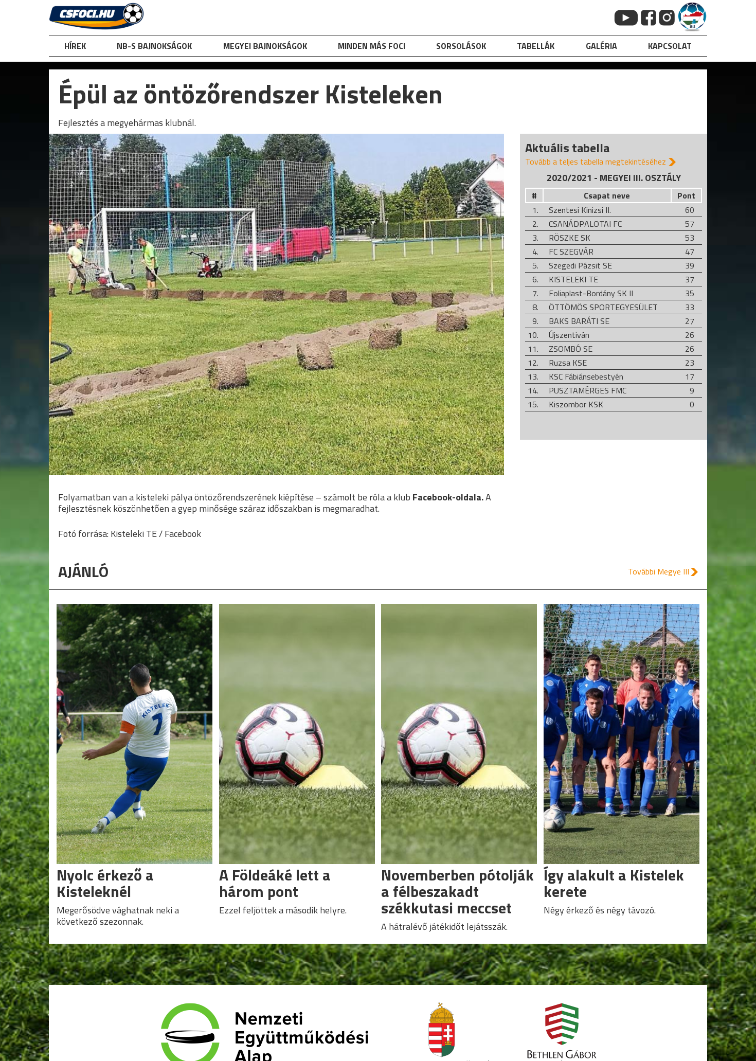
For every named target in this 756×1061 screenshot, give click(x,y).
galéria (601, 46)
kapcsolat (670, 46)
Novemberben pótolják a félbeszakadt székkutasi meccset (457, 891)
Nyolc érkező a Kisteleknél (105, 883)
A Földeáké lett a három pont (275, 883)
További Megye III (658, 571)
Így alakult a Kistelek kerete (614, 883)
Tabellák (535, 46)
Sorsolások (461, 46)
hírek (75, 46)
